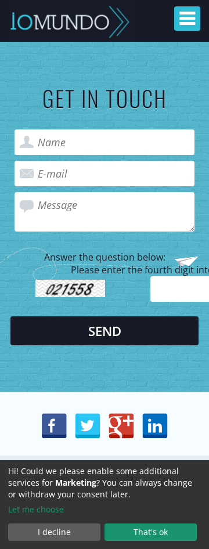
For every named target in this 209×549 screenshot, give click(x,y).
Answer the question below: (104, 257)
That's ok (151, 531)
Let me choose (36, 509)
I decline (54, 531)
